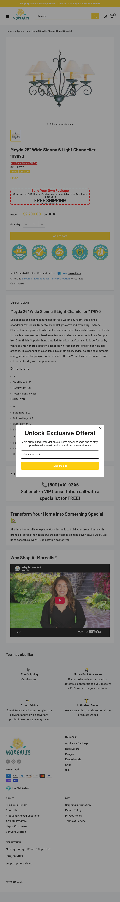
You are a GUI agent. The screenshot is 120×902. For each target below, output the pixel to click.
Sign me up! (60, 466)
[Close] (100, 428)
